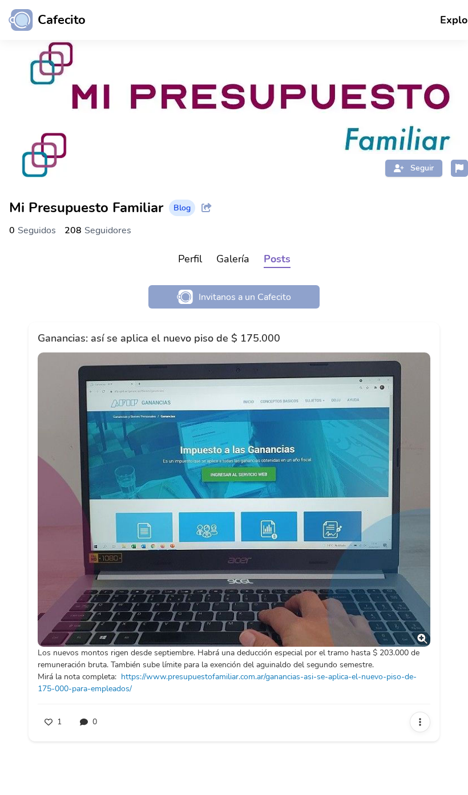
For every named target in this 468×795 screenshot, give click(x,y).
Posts (277, 259)
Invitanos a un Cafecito (245, 297)
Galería (232, 259)
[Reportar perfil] (459, 168)
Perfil (190, 259)
